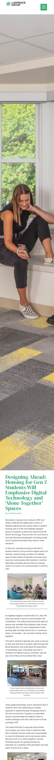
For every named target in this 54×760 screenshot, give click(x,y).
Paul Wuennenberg (14, 513)
